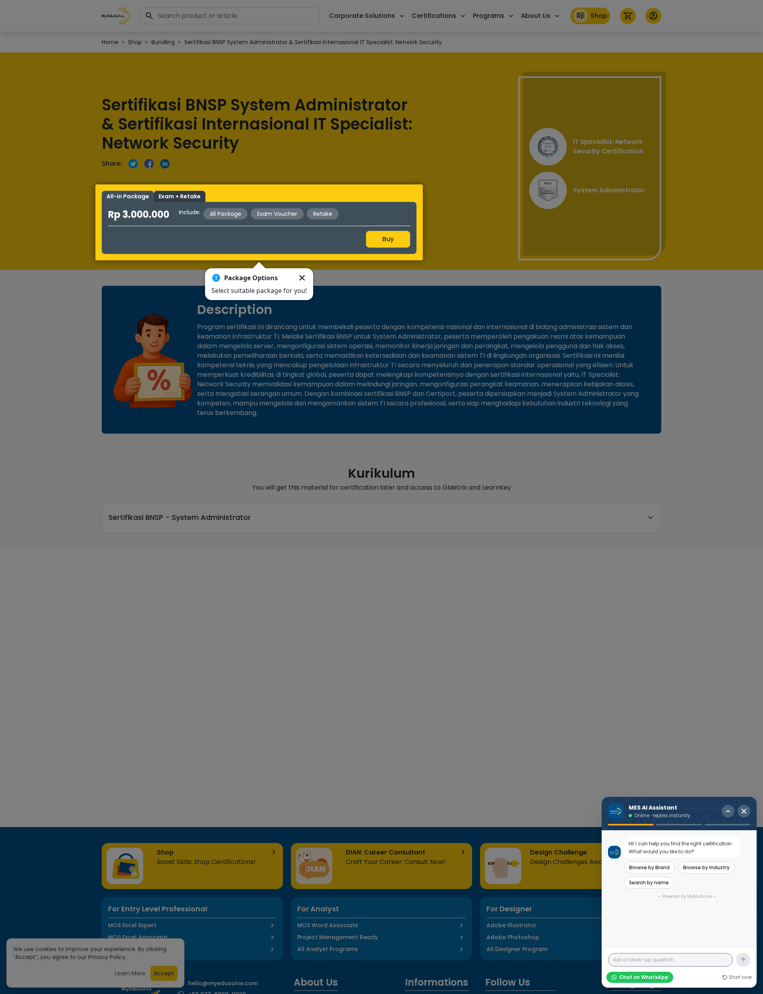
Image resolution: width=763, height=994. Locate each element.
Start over (740, 977)
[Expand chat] (728, 811)
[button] (302, 278)
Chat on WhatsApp (643, 977)
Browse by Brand (649, 867)
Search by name (649, 882)
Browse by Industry (706, 867)
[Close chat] (744, 811)
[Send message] (743, 960)
